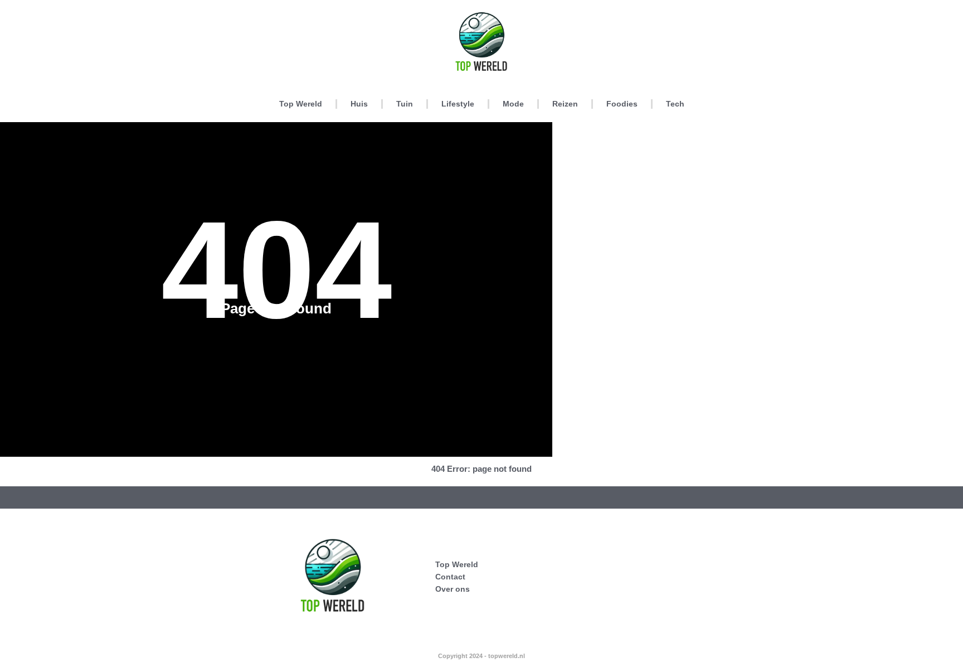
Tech (675, 103)
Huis (359, 103)
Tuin (404, 103)
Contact (450, 576)
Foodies (622, 103)
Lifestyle (457, 103)
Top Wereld (300, 103)
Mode (513, 103)
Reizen (565, 103)
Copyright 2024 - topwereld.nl (481, 655)
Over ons (452, 588)
